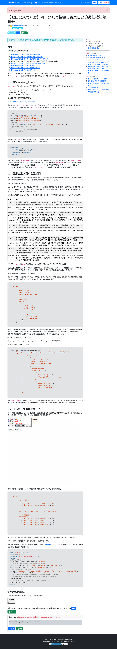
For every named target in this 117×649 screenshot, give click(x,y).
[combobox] (64, 644)
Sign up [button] (19, 628)
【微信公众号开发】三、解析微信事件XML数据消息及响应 (29, 59)
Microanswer (13, 2)
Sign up (106, 2)
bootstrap (54, 639)
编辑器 (20, 28)
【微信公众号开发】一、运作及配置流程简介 (25, 54)
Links (72, 641)
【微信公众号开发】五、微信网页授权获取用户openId (28, 63)
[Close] (107, 10)
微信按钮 (15, 28)
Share (25, 33)
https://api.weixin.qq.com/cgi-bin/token (21, 101)
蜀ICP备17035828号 (63, 641)
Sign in (100, 2)
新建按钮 (11, 599)
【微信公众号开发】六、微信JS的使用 (23, 65)
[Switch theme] (94, 2)
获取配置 (11, 602)
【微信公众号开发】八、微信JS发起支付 (23, 70)
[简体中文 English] (64, 643)
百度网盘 (48, 545)
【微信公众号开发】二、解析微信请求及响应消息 (26, 57)
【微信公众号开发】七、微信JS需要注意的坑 (25, 68)
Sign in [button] (12, 628)
